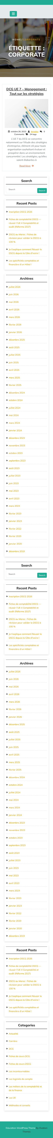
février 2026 (15, 324)
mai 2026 (14, 302)
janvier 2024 (15, 430)
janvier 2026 (15, 332)
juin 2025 (14, 362)
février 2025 (15, 385)
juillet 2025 (14, 354)
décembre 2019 (17, 551)
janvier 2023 (15, 521)
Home (17, 39)
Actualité (13, 1033)
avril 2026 (14, 309)
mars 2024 (14, 422)
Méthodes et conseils (19, 1105)
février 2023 (15, 513)
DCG (11, 1048)
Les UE (12, 1097)
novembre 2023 (17, 445)
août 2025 (14, 347)
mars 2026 (14, 317)
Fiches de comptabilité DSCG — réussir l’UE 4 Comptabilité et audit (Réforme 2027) (25, 223)
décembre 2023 (17, 438)
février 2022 (15, 528)
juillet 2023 (14, 475)
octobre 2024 (16, 400)
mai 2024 (14, 415)
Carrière (13, 1041)
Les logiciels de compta (20, 1079)
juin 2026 (14, 294)
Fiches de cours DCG (19, 1056)
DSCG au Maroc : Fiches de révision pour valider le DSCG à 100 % (25, 238)
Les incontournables (19, 1071)
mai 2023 (14, 490)
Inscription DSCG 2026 (20, 211)
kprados (34, 131)
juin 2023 (14, 483)
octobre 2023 (16, 453)
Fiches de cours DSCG (20, 1063)
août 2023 (14, 468)
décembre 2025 (17, 339)
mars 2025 (14, 377)
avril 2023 (14, 498)
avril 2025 (14, 370)
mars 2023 (14, 506)
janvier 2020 (15, 543)
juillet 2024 (14, 407)
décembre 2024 (17, 392)
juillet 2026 (14, 286)
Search (42, 190)
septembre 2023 (17, 460)
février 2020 (15, 536)
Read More (24, 165)
